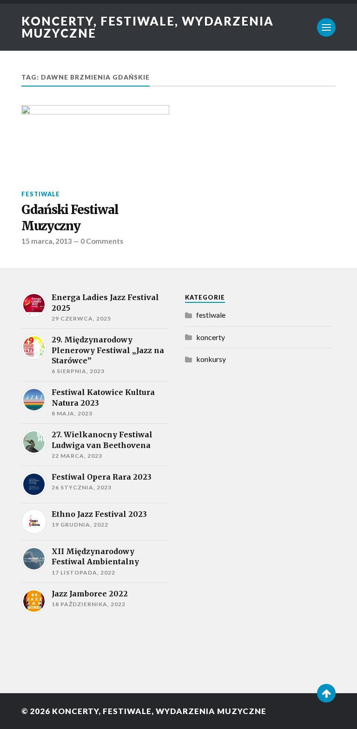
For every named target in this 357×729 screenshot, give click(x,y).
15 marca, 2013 (46, 241)
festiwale (40, 194)
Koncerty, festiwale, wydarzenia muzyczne (147, 27)
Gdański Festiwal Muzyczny (70, 217)
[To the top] (326, 693)
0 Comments (101, 241)
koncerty (210, 337)
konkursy (211, 358)
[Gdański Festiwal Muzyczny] (95, 142)
